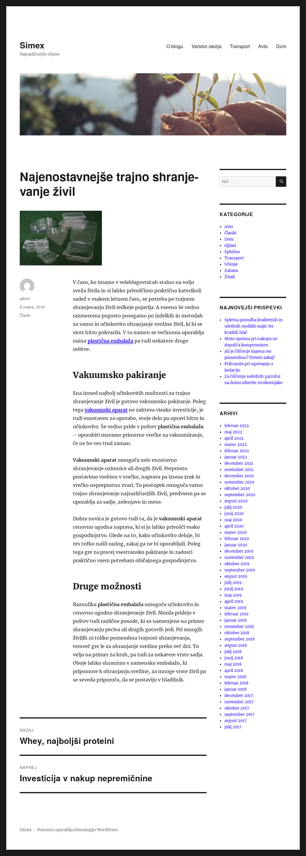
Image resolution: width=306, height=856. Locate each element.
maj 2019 (233, 595)
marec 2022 (235, 444)
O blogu (174, 46)
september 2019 (239, 570)
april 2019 (233, 601)
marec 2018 (235, 676)
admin (25, 298)
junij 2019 (233, 588)
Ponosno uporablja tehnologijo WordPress (77, 829)
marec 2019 (235, 607)
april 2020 (234, 526)
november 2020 (239, 482)
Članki (25, 315)
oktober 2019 (237, 563)
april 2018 (233, 670)
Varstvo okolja (206, 46)
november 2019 (239, 557)
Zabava (231, 270)
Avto (263, 46)
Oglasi (230, 245)
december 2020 (239, 476)
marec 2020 (235, 532)
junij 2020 (234, 513)
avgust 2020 (235, 501)
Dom (281, 46)
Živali (229, 276)
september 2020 (239, 494)
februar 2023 (236, 425)
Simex (32, 45)
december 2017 (238, 695)
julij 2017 (232, 727)
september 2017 (239, 714)
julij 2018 (232, 651)
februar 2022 (236, 450)
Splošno (232, 251)
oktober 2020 (237, 488)
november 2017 (239, 701)
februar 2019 (236, 614)
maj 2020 (233, 519)
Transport (240, 46)
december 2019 (238, 551)
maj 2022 (233, 432)
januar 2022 (235, 457)
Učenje (231, 264)
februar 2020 (236, 538)
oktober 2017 (236, 708)
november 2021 (239, 469)
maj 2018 (232, 664)
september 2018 (239, 639)
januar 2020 (235, 545)
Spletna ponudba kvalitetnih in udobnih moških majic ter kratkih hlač (253, 326)
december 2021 (238, 463)
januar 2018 (235, 689)
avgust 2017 (235, 720)
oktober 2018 (236, 632)
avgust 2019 (235, 576)
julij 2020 (233, 507)
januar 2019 (235, 620)
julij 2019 (233, 582)
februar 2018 (236, 683)
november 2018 (239, 626)
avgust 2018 (235, 645)
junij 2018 (233, 658)
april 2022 (234, 438)
